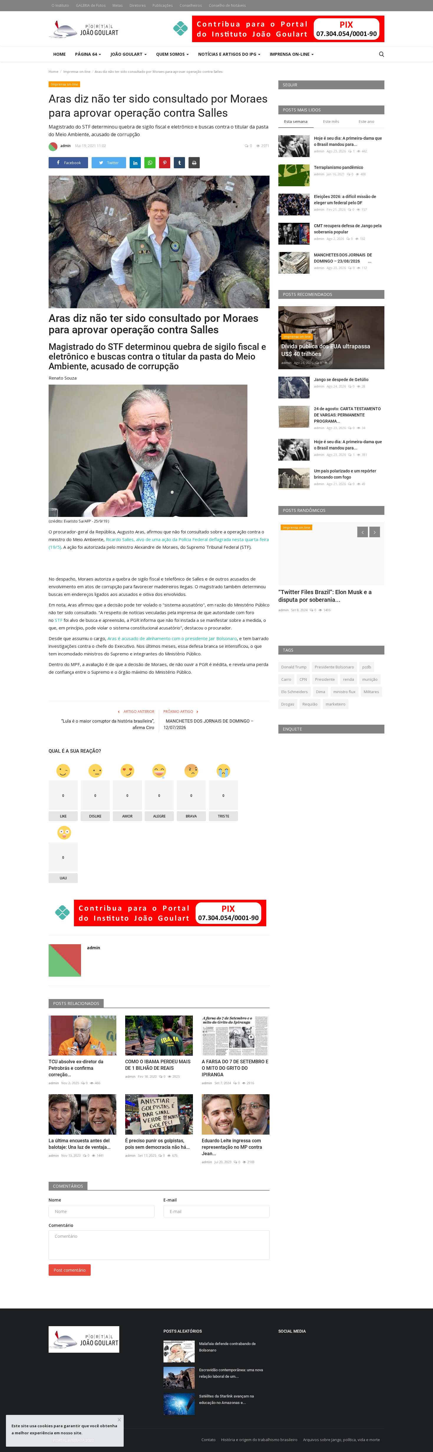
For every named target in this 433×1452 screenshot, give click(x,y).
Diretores (138, 5)
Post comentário (70, 1270)
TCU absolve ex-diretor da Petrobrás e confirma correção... (76, 1068)
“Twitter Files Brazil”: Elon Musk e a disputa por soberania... (325, 596)
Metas (118, 5)
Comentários (68, 1186)
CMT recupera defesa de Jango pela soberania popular (348, 228)
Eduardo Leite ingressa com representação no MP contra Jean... (232, 1147)
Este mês (331, 121)
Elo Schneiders (294, 691)
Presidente (325, 679)
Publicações (163, 5)
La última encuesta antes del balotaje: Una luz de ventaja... (79, 1144)
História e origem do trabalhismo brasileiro (259, 1439)
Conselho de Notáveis (227, 5)
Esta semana (296, 121)
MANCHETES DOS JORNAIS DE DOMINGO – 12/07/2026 (208, 724)
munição (370, 679)
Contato (208, 1439)
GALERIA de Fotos (90, 5)
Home (59, 54)
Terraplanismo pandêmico (338, 167)
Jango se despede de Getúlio (341, 379)
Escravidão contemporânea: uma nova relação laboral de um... (231, 1373)
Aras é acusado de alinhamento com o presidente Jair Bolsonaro (172, 638)
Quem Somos (171, 54)
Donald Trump (294, 667)
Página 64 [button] (86, 54)
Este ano (366, 121)
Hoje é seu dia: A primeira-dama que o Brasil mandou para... (348, 141)
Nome (55, 1200)
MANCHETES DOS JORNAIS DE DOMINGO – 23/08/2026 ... (343, 258)
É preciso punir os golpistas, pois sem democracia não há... (157, 1144)
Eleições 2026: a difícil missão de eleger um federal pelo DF (345, 199)
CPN (303, 679)
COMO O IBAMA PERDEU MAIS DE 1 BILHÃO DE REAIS (158, 1065)
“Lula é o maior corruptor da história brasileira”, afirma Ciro (107, 724)
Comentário (61, 1225)
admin (65, 145)
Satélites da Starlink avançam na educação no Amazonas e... (226, 1399)
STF (58, 620)
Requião (310, 704)
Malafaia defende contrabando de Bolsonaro (227, 1346)
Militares (371, 691)
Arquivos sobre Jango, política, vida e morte (341, 1439)
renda (348, 679)
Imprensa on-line (76, 71)
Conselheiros (191, 5)
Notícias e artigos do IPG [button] (227, 54)
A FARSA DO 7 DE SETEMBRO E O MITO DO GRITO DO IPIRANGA (235, 1068)
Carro (286, 679)
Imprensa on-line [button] (290, 54)
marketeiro (336, 704)
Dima (320, 691)
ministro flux (344, 691)
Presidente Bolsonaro (334, 667)
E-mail (170, 1200)
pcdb (366, 667)
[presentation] (362, 532)
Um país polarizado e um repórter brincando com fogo (345, 474)
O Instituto (60, 5)
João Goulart (127, 54)
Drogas (287, 704)
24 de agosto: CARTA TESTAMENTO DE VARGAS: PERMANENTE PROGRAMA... (347, 414)
